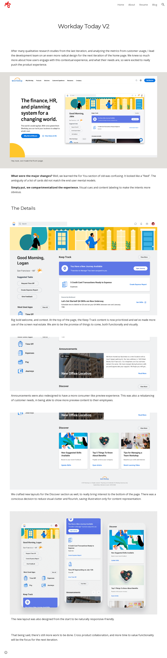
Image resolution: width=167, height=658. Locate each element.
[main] (83, 26)
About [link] (131, 4)
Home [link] (120, 4)
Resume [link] (143, 4)
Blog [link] (154, 4)
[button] (163, 5)
